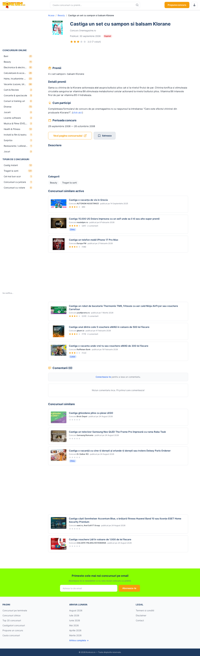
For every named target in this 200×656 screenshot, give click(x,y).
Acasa (51, 15)
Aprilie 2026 (75, 630)
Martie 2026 (75, 635)
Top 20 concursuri (11, 620)
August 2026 (75, 610)
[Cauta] (137, 5)
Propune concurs (177, 5)
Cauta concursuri (11, 635)
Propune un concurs (12, 630)
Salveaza (107, 135)
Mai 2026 (74, 625)
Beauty (61, 15)
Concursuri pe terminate (14, 610)
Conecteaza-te (103, 377)
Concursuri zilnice (11, 615)
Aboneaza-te (129, 588)
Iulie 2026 (74, 615)
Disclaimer (141, 615)
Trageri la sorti (69, 182)
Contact (140, 620)
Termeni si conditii (145, 610)
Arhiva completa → (79, 640)
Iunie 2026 (74, 620)
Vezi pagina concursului (67, 135)
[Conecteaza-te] (194, 5)
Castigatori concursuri (13, 625)
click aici (77, 112)
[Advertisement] (18, 29)
